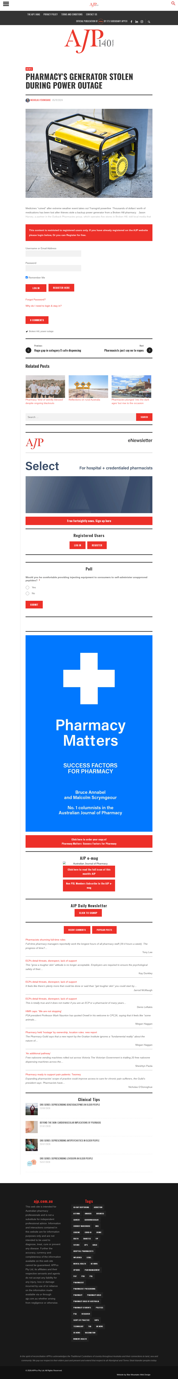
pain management (92, 1270)
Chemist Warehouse (81, 1226)
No (33, 593)
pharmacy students (82, 1307)
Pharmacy (77, 1295)
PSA (75, 1313)
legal (89, 1257)
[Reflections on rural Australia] (88, 386)
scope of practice (81, 1320)
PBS (83, 1276)
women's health (80, 1339)
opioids (76, 1270)
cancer (76, 1219)
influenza (77, 1257)
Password (31, 263)
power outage (47, 331)
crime (98, 1232)
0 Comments (37, 320)
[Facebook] (131, 21)
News (29, 68)
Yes (34, 587)
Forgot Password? (36, 299)
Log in (77, 545)
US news (76, 1332)
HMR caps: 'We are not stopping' (44, 1011)
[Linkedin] (136, 21)
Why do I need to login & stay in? (44, 305)
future (76, 1245)
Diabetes (87, 1238)
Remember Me (36, 277)
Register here (61, 287)
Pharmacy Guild (94, 1295)
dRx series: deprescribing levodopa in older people (66, 1158)
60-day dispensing (81, 1207)
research (86, 1313)
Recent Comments (77, 929)
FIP (97, 1238)
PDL (91, 1276)
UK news (99, 1326)
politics (99, 1307)
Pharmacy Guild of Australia (86, 1301)
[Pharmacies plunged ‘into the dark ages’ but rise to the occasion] (131, 386)
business (100, 1213)
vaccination (90, 1332)
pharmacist (78, 1282)
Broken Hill (34, 331)
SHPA (96, 1320)
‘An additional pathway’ (38, 1053)
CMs (97, 1226)
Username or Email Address (41, 248)
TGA (89, 1326)
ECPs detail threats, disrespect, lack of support (51, 960)
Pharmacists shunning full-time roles (45, 939)
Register (97, 545)
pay (74, 1276)
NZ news (94, 1263)
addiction (98, 1207)
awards (88, 1213)
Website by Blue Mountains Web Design (133, 1375)
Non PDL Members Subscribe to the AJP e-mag (89, 885)
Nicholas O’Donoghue (40, 100)
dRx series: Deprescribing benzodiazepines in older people (70, 1104)
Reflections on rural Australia (84, 399)
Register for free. (76, 235)
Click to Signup (88, 913)
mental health (79, 1263)
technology (78, 1326)
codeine (76, 1232)
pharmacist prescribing (84, 1288)
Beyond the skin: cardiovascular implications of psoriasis (70, 1122)
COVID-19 (88, 1232)
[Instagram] (141, 21)
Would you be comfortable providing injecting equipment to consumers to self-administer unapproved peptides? (86, 579)
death (75, 1238)
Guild (94, 1245)
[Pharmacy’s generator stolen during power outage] (89, 153)
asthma (76, 1213)
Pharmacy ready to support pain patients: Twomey (53, 1074)
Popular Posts (104, 929)
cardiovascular (91, 1219)
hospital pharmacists (83, 1251)
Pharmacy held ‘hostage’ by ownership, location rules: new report (61, 1032)
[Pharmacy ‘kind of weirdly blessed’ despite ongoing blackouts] (45, 386)
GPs (86, 1245)
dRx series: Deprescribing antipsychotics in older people (69, 1140)
